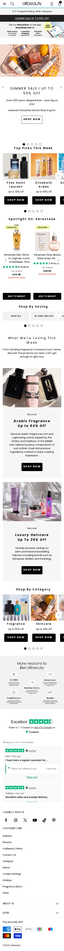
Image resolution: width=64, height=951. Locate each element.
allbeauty (15, 945)
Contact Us (9, 855)
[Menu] (4, 4)
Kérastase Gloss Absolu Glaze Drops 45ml (47, 256)
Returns (7, 842)
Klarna (6, 867)
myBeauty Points (13, 848)
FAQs (6, 893)
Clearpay (8, 861)
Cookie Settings (12, 874)
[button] (12, 4)
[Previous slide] (3, 87)
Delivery (7, 836)
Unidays (7, 880)
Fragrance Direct (12, 886)
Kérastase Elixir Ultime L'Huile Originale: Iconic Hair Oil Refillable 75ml (17, 258)
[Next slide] (61, 87)
